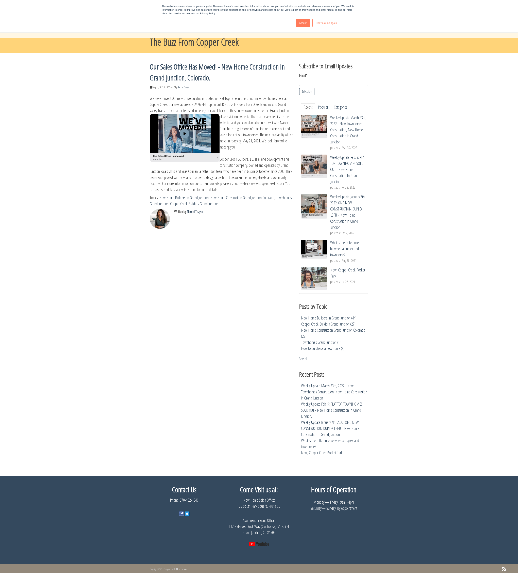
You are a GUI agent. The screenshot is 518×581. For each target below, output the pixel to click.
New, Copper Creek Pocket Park (322, 452)
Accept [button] (303, 23)
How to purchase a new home (323, 348)
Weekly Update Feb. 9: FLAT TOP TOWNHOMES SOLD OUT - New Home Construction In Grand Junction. (332, 410)
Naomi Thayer (183, 87)
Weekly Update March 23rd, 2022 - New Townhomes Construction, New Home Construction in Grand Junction (334, 392)
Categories (340, 107)
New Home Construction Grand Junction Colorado (242, 197)
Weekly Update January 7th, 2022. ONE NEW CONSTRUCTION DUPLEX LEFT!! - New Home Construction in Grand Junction (330, 428)
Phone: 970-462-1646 (184, 500)
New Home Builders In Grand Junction (184, 197)
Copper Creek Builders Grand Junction (194, 203)
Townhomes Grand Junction (322, 342)
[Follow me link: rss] (504, 569)
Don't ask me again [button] (326, 23)
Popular (323, 107)
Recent (308, 107)
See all (303, 358)
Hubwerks (185, 569)
